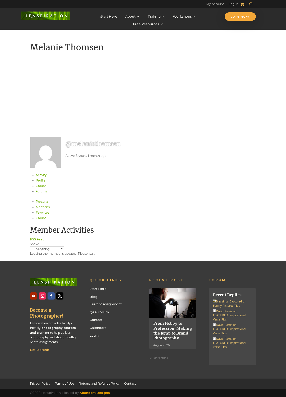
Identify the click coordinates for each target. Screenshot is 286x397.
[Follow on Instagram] (42, 296)
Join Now (240, 16)
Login (94, 335)
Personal (42, 202)
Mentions (43, 207)
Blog (94, 297)
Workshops (182, 16)
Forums (41, 191)
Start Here (108, 16)
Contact (96, 320)
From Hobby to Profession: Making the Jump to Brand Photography (172, 330)
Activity (41, 175)
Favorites (42, 212)
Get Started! (39, 350)
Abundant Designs (95, 393)
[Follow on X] (59, 296)
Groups (41, 186)
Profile (40, 180)
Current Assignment (106, 304)
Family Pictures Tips (226, 305)
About (130, 16)
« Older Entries (158, 358)
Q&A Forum (99, 312)
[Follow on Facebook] (51, 296)
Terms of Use (64, 383)
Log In (233, 4)
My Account (215, 4)
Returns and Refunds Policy (99, 383)
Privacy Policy (40, 383)
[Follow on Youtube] (33, 296)
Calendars (98, 328)
